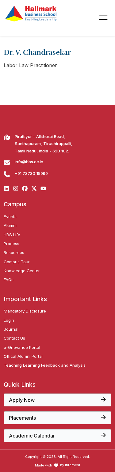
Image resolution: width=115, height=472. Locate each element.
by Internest (70, 465)
